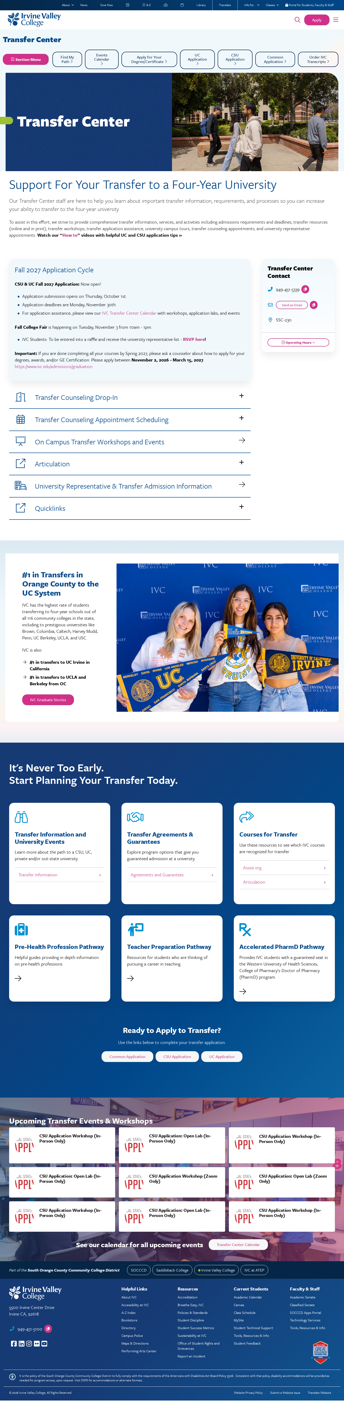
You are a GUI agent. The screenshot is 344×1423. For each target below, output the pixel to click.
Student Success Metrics (196, 1327)
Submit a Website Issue (285, 1392)
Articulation (254, 882)
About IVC (129, 1297)
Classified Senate (302, 1304)
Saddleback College (172, 1270)
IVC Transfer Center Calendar (129, 313)
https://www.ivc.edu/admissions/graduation (53, 366)
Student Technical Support (253, 1327)
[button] (335, 20)
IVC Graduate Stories (48, 700)
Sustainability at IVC (192, 1335)
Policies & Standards (193, 1312)
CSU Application (235, 57)
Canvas (239, 1304)
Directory (128, 1327)
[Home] (144, 19)
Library (201, 5)
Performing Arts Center (139, 1350)
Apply (317, 20)
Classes (270, 5)
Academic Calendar (248, 1297)
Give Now (106, 5)
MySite (239, 1320)
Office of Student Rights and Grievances (199, 1346)
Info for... (250, 5)
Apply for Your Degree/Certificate (148, 59)
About (66, 5)
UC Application (197, 57)
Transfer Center (33, 39)
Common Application (274, 59)
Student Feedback (247, 1343)
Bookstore (129, 1320)
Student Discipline (191, 1320)
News (83, 5)
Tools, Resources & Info (251, 1335)
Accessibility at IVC (135, 1304)
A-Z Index (128, 1312)
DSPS (84, 1380)
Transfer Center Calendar (238, 1244)
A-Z (148, 5)
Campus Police (132, 1335)
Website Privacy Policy (248, 1392)
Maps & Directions (135, 1343)
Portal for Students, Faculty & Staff (311, 5)
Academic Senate (302, 1297)
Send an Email (292, 304)
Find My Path (67, 59)
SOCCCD (138, 1270)
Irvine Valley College (218, 1270)
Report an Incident (191, 1356)
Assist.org (252, 867)
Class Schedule (245, 1312)
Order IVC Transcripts (317, 59)
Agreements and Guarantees (157, 874)
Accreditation (188, 1297)
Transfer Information (37, 874)
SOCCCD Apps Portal (305, 1312)
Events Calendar (101, 57)
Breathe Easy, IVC (191, 1304)
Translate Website (319, 1392)
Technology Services (305, 1320)
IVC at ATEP (254, 1270)
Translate (225, 5)
